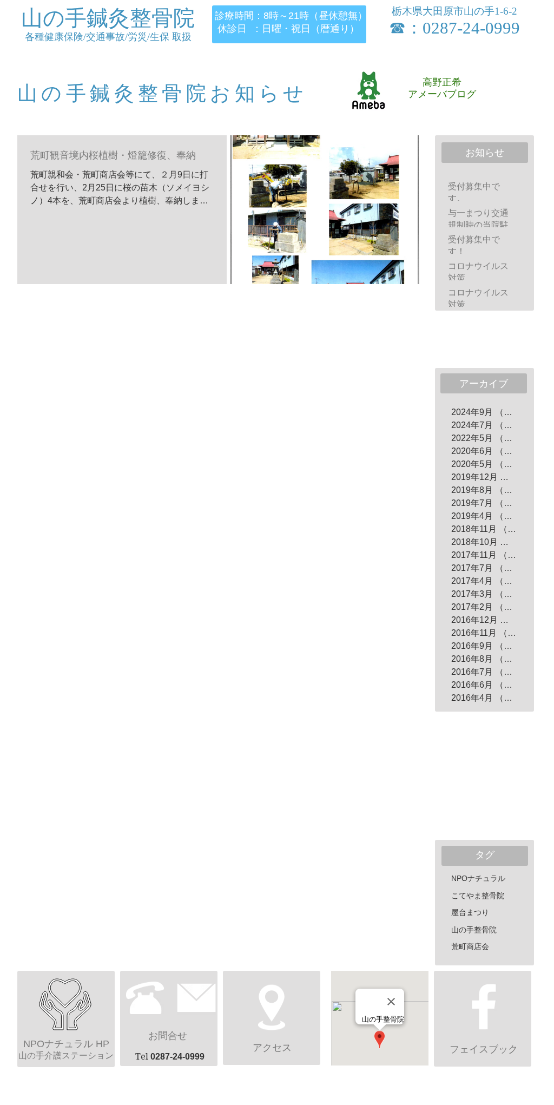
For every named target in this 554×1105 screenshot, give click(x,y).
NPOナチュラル (478, 878)
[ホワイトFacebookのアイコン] (483, 1006)
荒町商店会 (470, 946)
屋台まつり (470, 912)
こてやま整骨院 (477, 895)
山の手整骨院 (474, 929)
